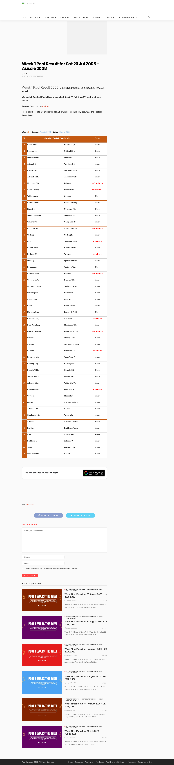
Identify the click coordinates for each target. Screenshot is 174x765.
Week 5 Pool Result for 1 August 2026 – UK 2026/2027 (85, 705)
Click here (46, 106)
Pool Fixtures (80, 17)
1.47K (105, 628)
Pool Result (65, 17)
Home (24, 17)
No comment (28, 74)
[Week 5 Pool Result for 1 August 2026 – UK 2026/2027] (42, 709)
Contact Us (35, 17)
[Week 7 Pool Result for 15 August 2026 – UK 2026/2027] (42, 655)
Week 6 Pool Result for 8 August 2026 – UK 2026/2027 (85, 678)
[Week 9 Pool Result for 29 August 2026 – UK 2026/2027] (42, 600)
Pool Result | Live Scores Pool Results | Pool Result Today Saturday (84, 590)
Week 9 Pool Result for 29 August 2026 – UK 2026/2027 (86, 595)
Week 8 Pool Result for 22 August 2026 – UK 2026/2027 (86, 623)
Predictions (110, 17)
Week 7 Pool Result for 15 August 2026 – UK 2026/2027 (86, 650)
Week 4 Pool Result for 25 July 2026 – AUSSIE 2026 (83, 732)
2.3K (105, 683)
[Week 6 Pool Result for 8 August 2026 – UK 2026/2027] (42, 682)
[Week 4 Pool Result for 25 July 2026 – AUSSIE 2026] (42, 737)
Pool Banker (50, 17)
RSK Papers (96, 17)
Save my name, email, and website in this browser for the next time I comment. (51, 569)
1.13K (105, 738)
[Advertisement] (87, 37)
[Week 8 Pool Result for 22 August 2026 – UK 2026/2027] (42, 627)
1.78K (105, 710)
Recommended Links (127, 17)
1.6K (105, 655)
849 (106, 601)
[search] (149, 17)
